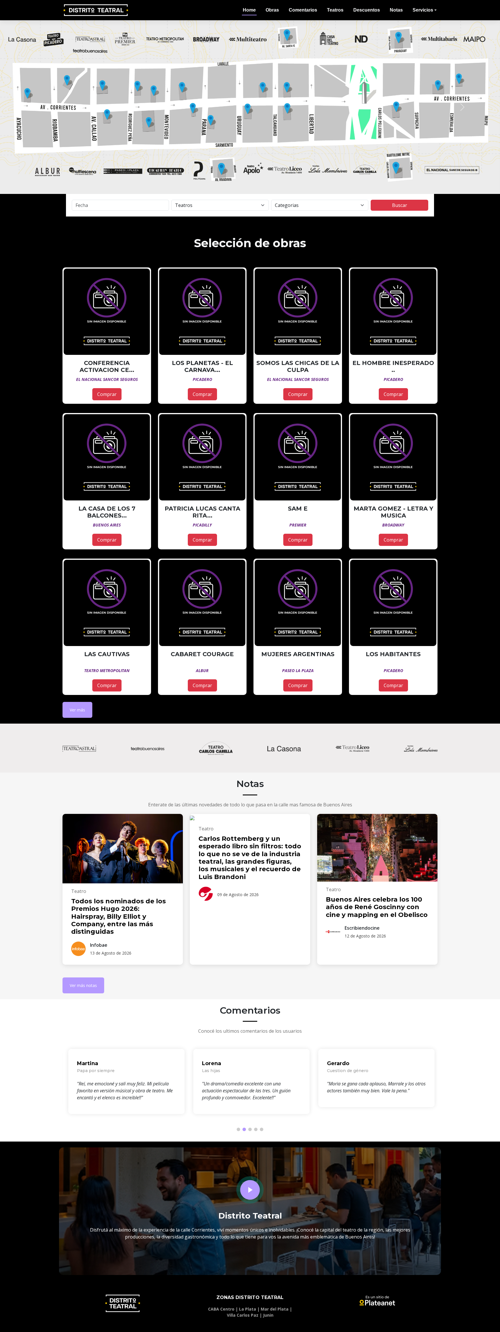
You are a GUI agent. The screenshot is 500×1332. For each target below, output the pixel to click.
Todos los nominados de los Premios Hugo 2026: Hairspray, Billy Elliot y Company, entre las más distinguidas (118, 916)
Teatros (335, 10)
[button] (37, 107)
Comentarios (303, 10)
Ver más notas (83, 985)
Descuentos (366, 10)
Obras (272, 10)
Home (249, 10)
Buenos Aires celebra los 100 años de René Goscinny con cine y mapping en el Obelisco (377, 907)
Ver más (77, 710)
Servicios (423, 10)
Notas (396, 10)
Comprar (107, 394)
